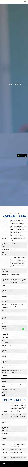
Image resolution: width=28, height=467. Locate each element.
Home (2, 465)
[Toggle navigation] (25, 2)
